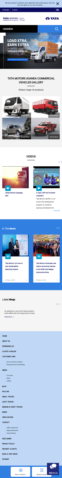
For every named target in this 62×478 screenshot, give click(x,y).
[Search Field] (57, 29)
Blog (4, 386)
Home (4, 336)
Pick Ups (5, 391)
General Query (11, 433)
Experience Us (8, 346)
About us (6, 341)
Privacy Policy (8, 444)
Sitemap (5, 459)
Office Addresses (12, 428)
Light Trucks (8, 402)
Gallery (9, 381)
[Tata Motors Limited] (14, 17)
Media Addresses (12, 430)
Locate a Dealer (9, 351)
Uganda (8, 28)
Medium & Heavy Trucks (12, 407)
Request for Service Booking (16, 365)
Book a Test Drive (9, 454)
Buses (4, 412)
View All (56, 210)
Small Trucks (8, 397)
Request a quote (9, 449)
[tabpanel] (31, 51)
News (8, 378)
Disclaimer (6, 439)
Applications (7, 417)
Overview (10, 375)
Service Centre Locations (15, 362)
